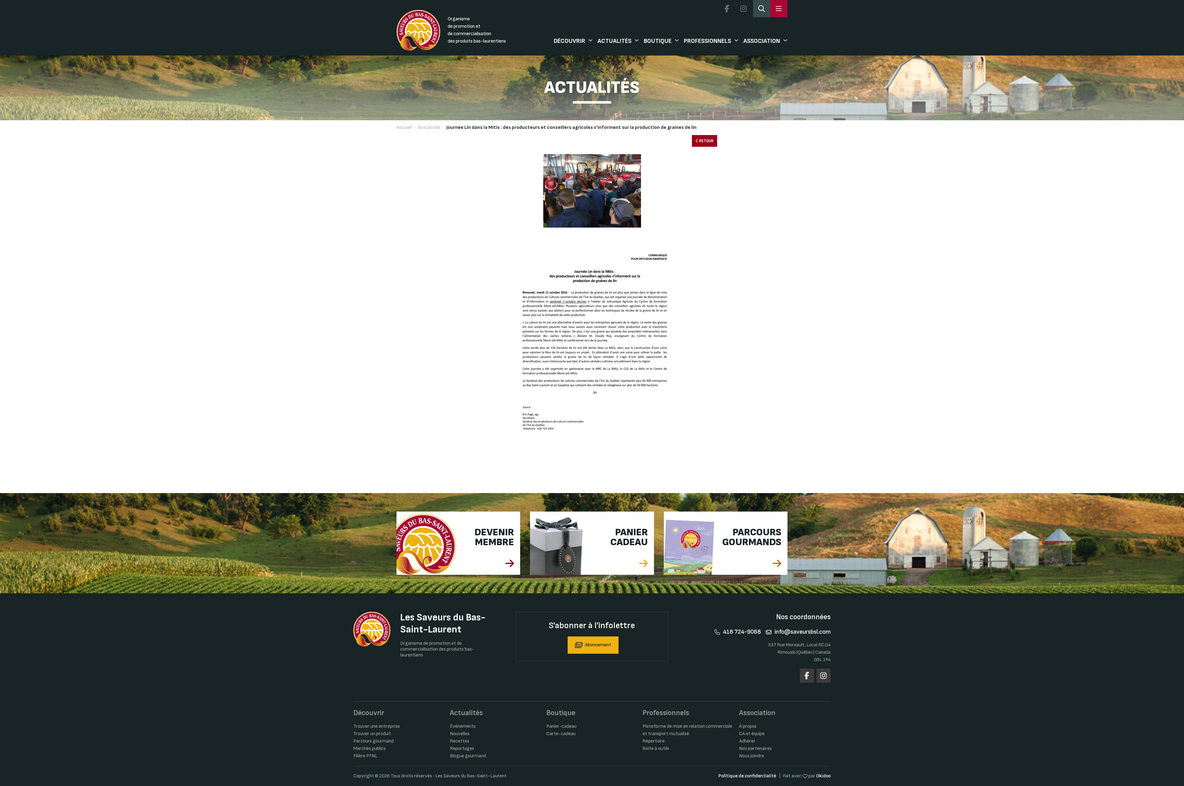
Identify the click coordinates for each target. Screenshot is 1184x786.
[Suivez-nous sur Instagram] (743, 9)
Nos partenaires (755, 748)
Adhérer (747, 741)
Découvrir (569, 41)
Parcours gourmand (373, 741)
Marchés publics (369, 748)
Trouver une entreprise (376, 726)
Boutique (658, 41)
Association (761, 41)
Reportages (462, 748)
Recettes (459, 741)
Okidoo (823, 776)
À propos (748, 726)
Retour (705, 140)
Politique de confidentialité (747, 776)
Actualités (614, 41)
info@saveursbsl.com (803, 632)
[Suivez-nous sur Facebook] (727, 9)
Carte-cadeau (561, 734)
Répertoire (654, 741)
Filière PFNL (365, 756)
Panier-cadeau (561, 726)
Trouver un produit (372, 734)
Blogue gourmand (468, 756)
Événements (463, 726)
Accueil (404, 127)
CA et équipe (752, 734)
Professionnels (707, 41)
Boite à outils (656, 748)
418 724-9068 (742, 632)
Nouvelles (460, 734)
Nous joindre (751, 756)
